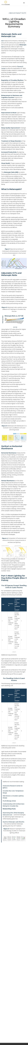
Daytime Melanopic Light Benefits (13, 822)
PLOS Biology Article (9, 801)
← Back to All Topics (14, 13)
